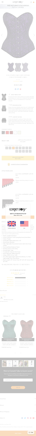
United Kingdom (12, 228)
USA (24, 228)
